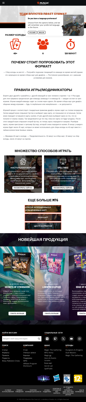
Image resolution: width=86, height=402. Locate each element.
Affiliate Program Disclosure (30, 364)
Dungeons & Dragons (74, 350)
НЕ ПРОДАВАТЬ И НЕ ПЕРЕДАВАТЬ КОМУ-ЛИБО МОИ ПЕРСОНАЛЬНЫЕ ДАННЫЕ (68, 390)
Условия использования (8, 390)
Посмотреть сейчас (23, 188)
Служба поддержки (47, 390)
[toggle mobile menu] (3, 2)
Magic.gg (47, 355)
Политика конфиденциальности (33, 390)
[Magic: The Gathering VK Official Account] (47, 338)
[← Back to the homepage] (43, 2)
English (41, 32)
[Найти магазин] (39, 338)
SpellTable (48, 368)
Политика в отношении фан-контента (57, 391)
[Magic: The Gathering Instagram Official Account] (79, 338)
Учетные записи (29, 352)
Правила (5, 355)
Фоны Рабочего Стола (11, 361)
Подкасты (6, 358)
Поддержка (27, 358)
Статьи (5, 350)
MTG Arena (48, 352)
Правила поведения (19, 390)
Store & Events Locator (50, 359)
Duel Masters (71, 352)
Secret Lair (48, 366)
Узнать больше (17, 313)
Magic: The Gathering (52, 350)
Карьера (26, 355)
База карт (48, 363)
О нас (25, 350)
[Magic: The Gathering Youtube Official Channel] (71, 338)
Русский (32, 32)
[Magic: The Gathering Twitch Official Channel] (55, 338)
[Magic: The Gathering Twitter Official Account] (63, 338)
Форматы (5, 352)
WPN (25, 361)
